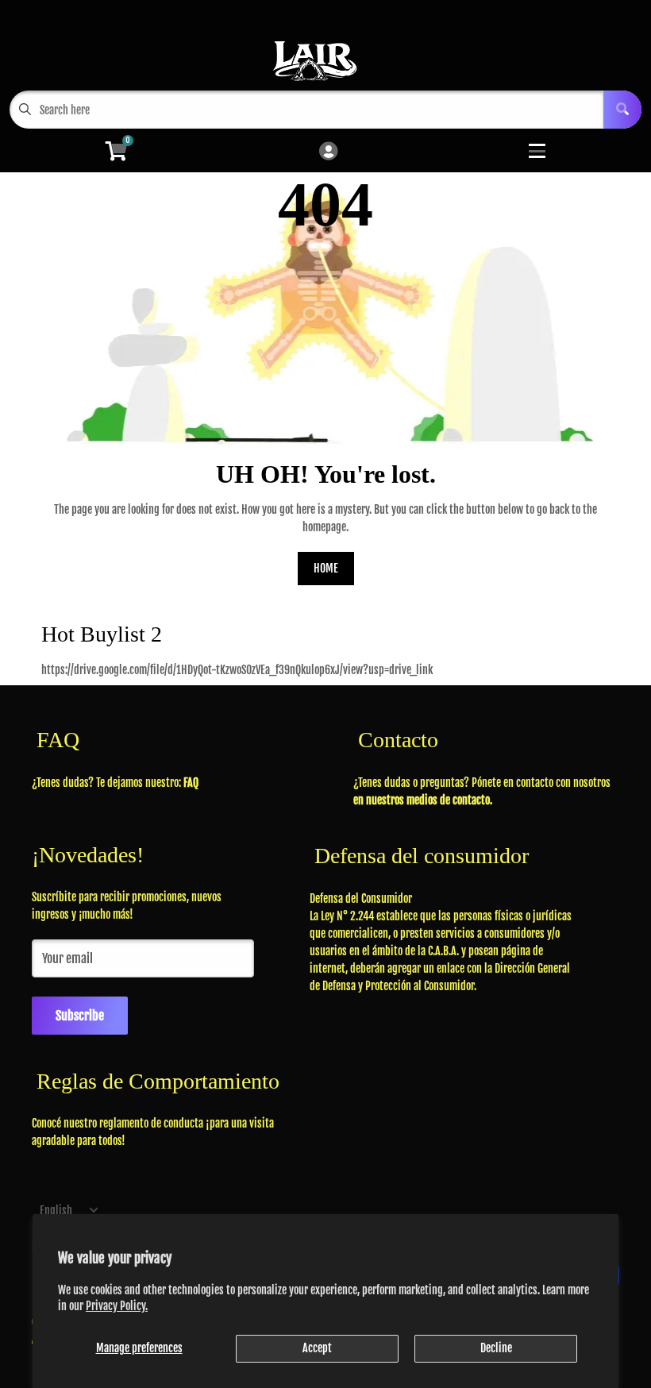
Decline (496, 1348)
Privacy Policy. (117, 1306)
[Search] (622, 110)
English (56, 1210)
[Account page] (328, 152)
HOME (326, 568)
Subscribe (80, 1016)
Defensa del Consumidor (361, 898)
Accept (317, 1348)
